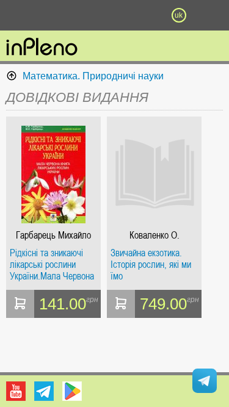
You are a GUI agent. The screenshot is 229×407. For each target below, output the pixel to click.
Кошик (146, 15)
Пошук (82, 15)
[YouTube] (16, 391)
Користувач (114, 15)
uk (179, 15)
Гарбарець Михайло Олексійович (53, 235)
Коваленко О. (154, 235)
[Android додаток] (72, 391)
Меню (50, 15)
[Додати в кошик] (20, 304)
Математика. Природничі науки (93, 76)
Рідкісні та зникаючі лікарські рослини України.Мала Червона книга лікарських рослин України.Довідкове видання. (52, 264)
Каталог (17, 15)
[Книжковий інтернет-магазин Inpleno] (42, 47)
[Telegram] (44, 391)
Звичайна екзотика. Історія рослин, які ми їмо (151, 264)
